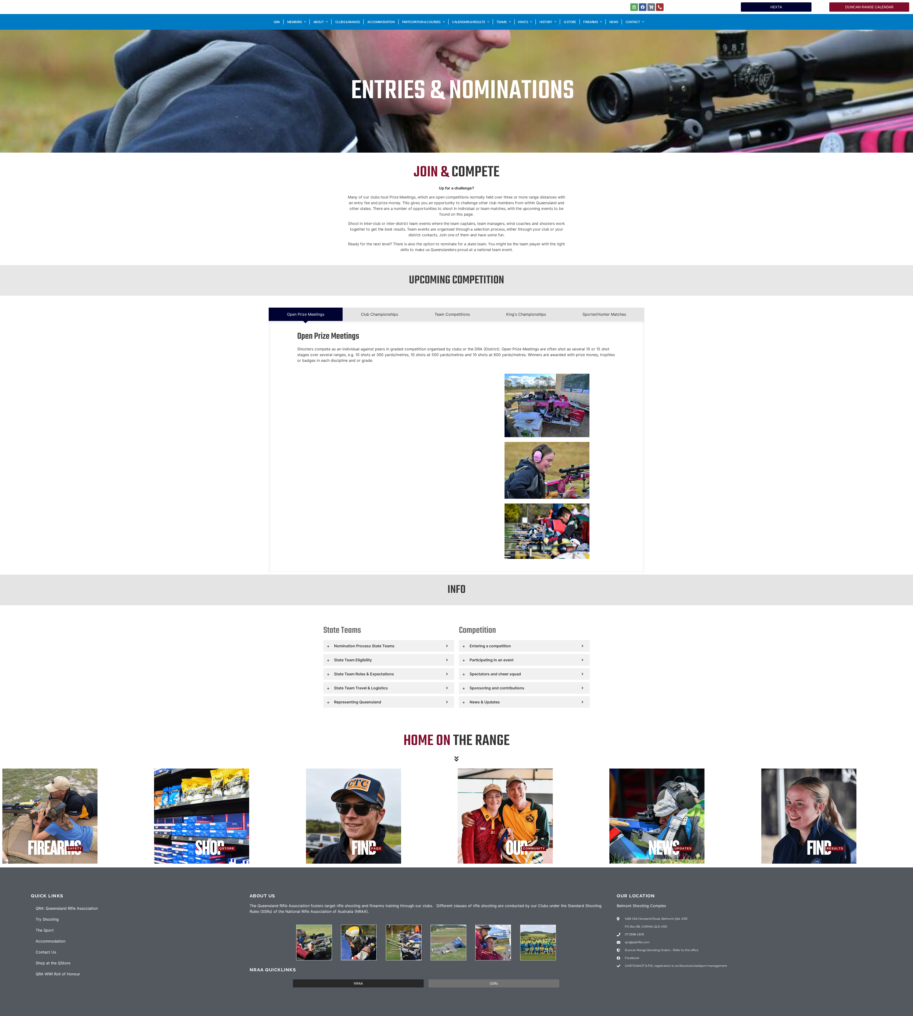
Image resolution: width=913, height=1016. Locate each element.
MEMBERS (294, 22)
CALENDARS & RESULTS (468, 22)
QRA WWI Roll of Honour (58, 974)
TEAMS (501, 22)
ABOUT (318, 22)
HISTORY (545, 22)
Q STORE (570, 22)
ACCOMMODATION (381, 22)
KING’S (523, 22)
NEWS (613, 22)
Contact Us (46, 952)
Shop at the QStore (53, 963)
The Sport (45, 930)
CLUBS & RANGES (347, 22)
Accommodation (50, 941)
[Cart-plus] (651, 7)
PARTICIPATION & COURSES (421, 22)
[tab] (306, 314)
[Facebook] (642, 7)
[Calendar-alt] (634, 7)
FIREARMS (590, 22)
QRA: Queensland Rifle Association (67, 908)
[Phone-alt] (660, 7)
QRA (277, 22)
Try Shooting (47, 919)
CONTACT (633, 22)
